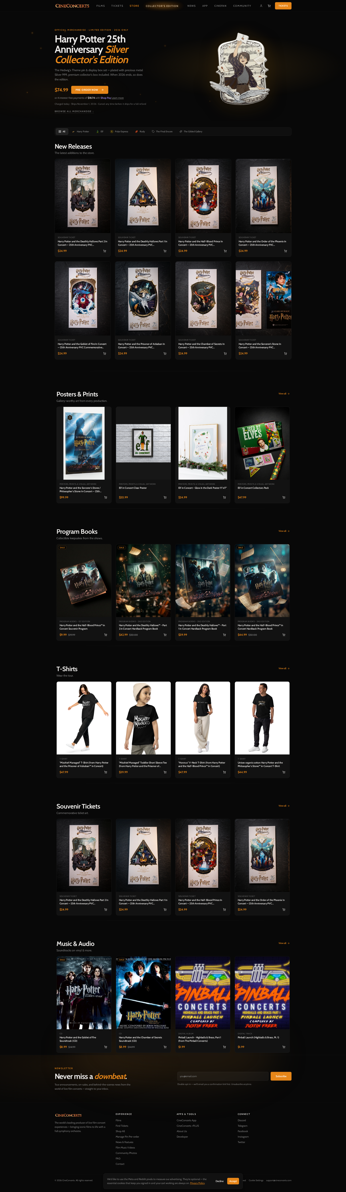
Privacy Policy (197, 1183)
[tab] (62, 131)
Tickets (117, 5)
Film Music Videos (125, 1147)
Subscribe (281, 1076)
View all (284, 385)
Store (134, 5)
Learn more (118, 97)
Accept (233, 1181)
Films (100, 5)
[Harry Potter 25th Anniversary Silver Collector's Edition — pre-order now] (242, 70)
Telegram (242, 1125)
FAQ (118, 1158)
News (191, 5)
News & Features (124, 1142)
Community (242, 5)
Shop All (120, 1131)
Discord (242, 1120)
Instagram (243, 1136)
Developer (182, 1136)
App (205, 5)
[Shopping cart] (269, 5)
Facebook (243, 1131)
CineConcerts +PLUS (188, 1125)
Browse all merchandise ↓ (74, 111)
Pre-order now (87, 89)
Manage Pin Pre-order (127, 1136)
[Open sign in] (261, 5)
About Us (182, 1131)
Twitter (241, 1142)
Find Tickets (122, 1125)
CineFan (220, 5)
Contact (120, 1164)
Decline (220, 1181)
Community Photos (126, 1153)
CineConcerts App (186, 1120)
